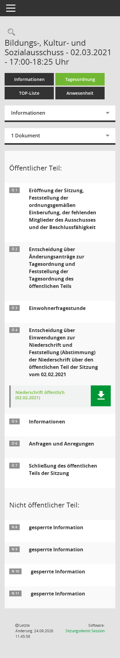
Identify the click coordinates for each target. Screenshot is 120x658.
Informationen (29, 79)
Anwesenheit (80, 93)
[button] (101, 395)
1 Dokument (25, 135)
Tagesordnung (80, 79)
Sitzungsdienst (85, 630)
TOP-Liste (29, 93)
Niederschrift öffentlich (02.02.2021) (40, 395)
